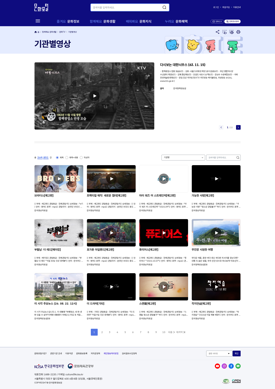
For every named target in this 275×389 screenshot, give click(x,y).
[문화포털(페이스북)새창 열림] (231, 367)
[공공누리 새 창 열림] (236, 382)
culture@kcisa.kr (74, 374)
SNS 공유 (217, 32)
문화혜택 (176, 21)
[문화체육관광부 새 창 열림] (81, 367)
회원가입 (226, 7)
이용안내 (237, 7)
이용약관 (69, 353)
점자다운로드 (231, 32)
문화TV (62, 32)
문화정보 (68, 21)
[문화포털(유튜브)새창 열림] (217, 367)
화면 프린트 (238, 32)
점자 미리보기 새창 (224, 32)
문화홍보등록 (232, 21)
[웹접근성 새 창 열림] (226, 383)
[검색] (164, 7)
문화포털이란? (40, 353)
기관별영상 (72, 32)
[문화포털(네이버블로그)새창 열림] (238, 367)
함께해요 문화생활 (49, 32)
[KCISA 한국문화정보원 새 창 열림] (49, 367)
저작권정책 (95, 353)
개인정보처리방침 (111, 353)
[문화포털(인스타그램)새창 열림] (224, 367)
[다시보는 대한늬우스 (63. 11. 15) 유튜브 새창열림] (94, 96)
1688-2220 (50, 374)
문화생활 (102, 21)
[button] (238, 127)
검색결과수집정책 (129, 353)
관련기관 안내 (56, 353)
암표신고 (219, 21)
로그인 (216, 7)
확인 (236, 353)
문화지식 (139, 21)
